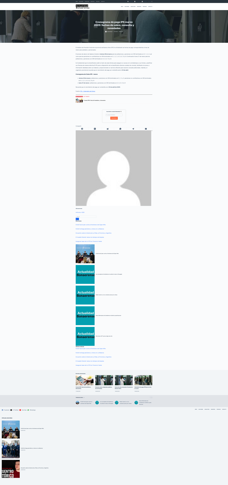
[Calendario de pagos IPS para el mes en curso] (143, 380)
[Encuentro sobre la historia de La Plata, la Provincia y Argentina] (11, 469)
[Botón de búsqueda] (77, 219)
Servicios (121, 31)
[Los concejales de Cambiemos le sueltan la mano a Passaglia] (85, 274)
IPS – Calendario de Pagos (87, 91)
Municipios (92, 1)
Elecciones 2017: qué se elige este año (104, 336)
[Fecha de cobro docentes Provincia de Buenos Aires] (124, 380)
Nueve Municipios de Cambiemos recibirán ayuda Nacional (108, 315)
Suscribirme (114, 118)
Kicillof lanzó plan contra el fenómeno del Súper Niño (91, 224)
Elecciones (81, 1)
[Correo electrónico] (146, 128)
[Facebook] (82, 128)
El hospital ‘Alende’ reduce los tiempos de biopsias (90, 237)
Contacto (103, 1)
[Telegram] (133, 128)
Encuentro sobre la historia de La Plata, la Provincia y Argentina (93, 233)
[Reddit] (107, 128)
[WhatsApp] (120, 128)
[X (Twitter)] (95, 128)
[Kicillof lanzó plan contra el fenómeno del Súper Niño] (85, 253)
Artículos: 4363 (80, 212)
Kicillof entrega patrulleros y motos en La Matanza (90, 229)
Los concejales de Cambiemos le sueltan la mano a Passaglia (109, 274)
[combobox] (86, 216)
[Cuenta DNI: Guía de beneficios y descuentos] (85, 380)
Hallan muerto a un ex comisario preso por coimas (106, 294)
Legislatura (87, 1)
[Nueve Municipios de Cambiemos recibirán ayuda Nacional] (85, 315)
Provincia (98, 1)
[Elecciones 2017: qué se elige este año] (85, 336)
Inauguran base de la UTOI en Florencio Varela (89, 241)
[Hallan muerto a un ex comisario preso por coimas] (85, 295)
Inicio (77, 1)
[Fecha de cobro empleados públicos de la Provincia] (104, 380)
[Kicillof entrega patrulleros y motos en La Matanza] (11, 449)
